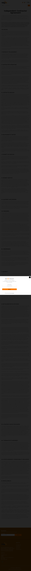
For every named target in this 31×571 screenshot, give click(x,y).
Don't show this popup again (10, 293)
